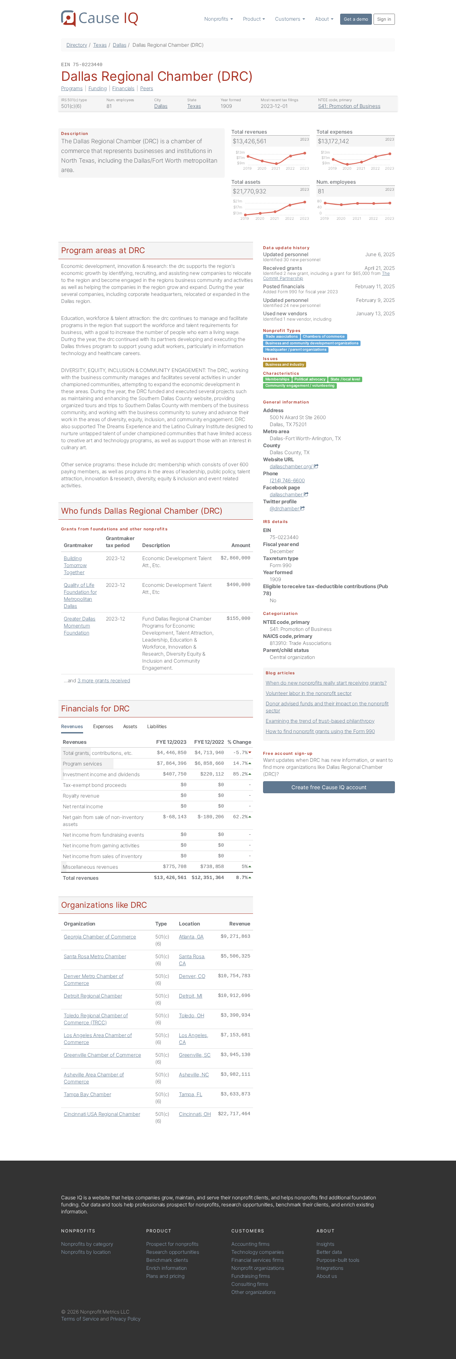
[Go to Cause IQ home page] (99, 18)
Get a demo (356, 19)
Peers (146, 88)
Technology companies (257, 1252)
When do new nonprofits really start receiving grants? (326, 683)
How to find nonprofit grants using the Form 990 (320, 731)
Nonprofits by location (86, 1252)
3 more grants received (103, 680)
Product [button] (252, 19)
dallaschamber (287, 494)
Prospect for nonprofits (172, 1244)
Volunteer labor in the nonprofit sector (309, 693)
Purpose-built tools (338, 1260)
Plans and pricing (165, 1276)
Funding (97, 88)
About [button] (322, 19)
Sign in (384, 19)
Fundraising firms (250, 1276)
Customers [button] (288, 19)
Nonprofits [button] (216, 19)
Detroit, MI (190, 996)
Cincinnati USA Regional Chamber (102, 1114)
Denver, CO (192, 976)
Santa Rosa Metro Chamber (95, 956)
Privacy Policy (125, 1319)
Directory (76, 45)
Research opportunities (172, 1252)
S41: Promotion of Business (349, 106)
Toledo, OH (191, 1015)
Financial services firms (257, 1260)
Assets (130, 726)
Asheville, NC (194, 1074)
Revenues (72, 726)
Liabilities (157, 726)
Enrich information (166, 1268)
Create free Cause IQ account (329, 787)
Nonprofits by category (87, 1244)
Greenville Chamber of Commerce (102, 1055)
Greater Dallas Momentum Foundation (79, 626)
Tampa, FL (190, 1094)
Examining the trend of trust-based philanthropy (320, 721)
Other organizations (253, 1292)
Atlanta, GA (191, 936)
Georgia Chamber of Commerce (100, 936)
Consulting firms (249, 1284)
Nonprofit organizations (257, 1268)
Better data (328, 1252)
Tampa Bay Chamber (87, 1094)
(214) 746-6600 (287, 480)
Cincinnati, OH (195, 1114)
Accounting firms (250, 1244)
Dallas (119, 45)
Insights (325, 1244)
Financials (123, 88)
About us (326, 1276)
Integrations (330, 1268)
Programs (72, 88)
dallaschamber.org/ (292, 466)
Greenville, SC (195, 1055)
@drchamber (285, 508)
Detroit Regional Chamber (93, 996)
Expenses (103, 726)
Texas (99, 45)
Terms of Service (80, 1319)
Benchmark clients (167, 1260)
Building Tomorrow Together (75, 565)
